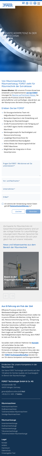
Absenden (33, 211)
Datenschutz (6, 450)
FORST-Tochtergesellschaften (16, 355)
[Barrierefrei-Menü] (27, 3)
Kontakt (35, 343)
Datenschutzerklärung (19, 206)
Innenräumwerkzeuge (9, 423)
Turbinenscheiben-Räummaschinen (14, 412)
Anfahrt (4, 445)
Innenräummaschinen (9, 406)
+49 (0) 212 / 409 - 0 (9, 394)
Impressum (6, 448)
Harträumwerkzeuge (9, 428)
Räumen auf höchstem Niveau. (24, 95)
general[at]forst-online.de (11, 391)
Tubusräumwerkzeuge (10, 431)
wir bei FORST (32, 93)
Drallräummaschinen (9, 409)
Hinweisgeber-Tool (8, 453)
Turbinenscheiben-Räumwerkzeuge (14, 434)
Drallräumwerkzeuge (9, 426)
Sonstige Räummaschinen (11, 414)
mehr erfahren (32, 287)
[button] (23, 3)
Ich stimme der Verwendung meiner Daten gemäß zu (20, 205)
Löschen (18, 211)
